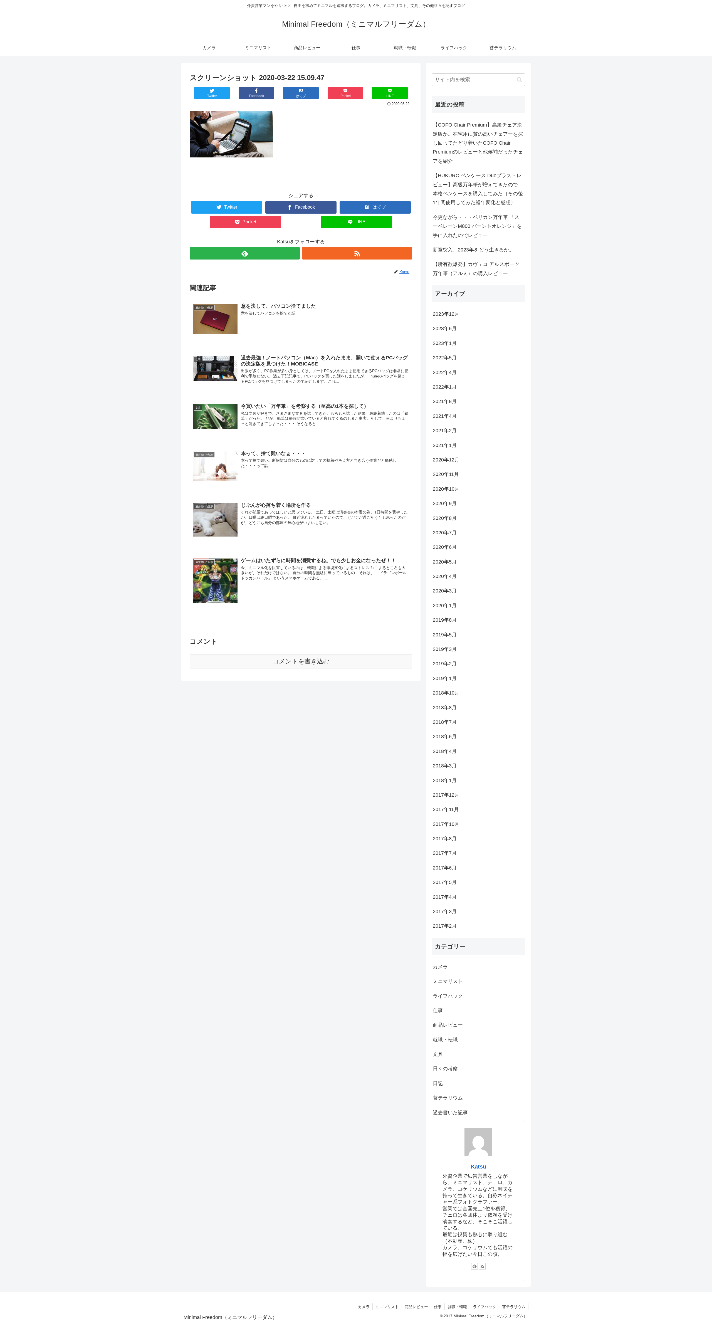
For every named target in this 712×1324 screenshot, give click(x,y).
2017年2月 (445, 926)
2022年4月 (445, 372)
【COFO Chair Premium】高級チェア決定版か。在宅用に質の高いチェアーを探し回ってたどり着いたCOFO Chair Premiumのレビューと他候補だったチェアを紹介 (478, 143)
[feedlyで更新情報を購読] (245, 253)
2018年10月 (446, 693)
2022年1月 (445, 387)
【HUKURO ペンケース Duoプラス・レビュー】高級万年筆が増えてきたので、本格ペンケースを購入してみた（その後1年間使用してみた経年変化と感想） (478, 189)
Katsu (478, 1167)
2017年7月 (445, 853)
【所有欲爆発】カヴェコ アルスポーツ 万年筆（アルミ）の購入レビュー (476, 268)
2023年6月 (445, 328)
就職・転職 (445, 1040)
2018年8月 (445, 707)
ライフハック (448, 996)
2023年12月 (446, 314)
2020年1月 (445, 605)
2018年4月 (445, 751)
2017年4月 (445, 897)
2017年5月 (445, 882)
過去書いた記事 (450, 1112)
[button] (519, 79)
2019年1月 (445, 678)
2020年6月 (445, 547)
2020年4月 (445, 576)
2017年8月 (445, 838)
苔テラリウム (448, 1098)
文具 (438, 1054)
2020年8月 (445, 518)
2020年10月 (446, 489)
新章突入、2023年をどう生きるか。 (473, 250)
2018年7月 (445, 722)
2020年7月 (445, 532)
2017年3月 (445, 911)
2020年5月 (445, 562)
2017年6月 (445, 868)
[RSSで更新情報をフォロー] (357, 253)
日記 (438, 1083)
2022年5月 (445, 357)
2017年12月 (446, 795)
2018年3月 (445, 766)
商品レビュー (448, 1025)
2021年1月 (445, 445)
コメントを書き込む (301, 661)
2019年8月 (445, 620)
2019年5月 (445, 635)
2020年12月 (446, 460)
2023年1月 (445, 343)
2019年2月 (445, 663)
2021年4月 (445, 416)
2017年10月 (446, 824)
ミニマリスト (448, 981)
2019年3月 (445, 649)
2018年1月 (445, 780)
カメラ (440, 967)
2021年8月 (445, 401)
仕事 (438, 1010)
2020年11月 (446, 474)
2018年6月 (445, 736)
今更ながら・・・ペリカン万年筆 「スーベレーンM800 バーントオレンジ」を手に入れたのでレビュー (477, 226)
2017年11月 (446, 809)
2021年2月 (445, 430)
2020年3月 (445, 591)
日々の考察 (445, 1068)
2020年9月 (445, 503)
